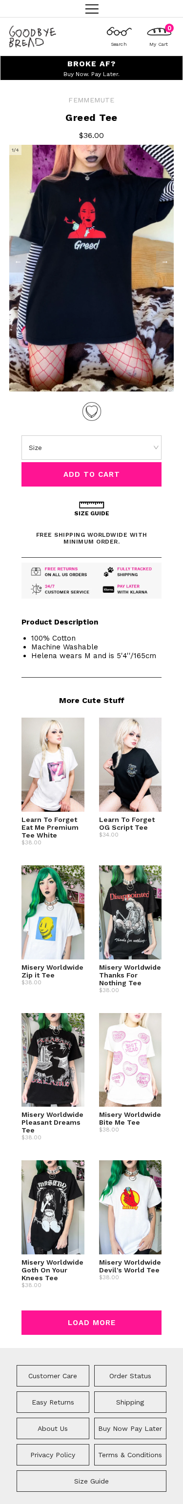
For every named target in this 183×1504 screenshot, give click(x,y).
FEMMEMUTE (91, 100)
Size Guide (91, 1481)
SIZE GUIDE (91, 513)
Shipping (130, 1402)
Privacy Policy (52, 1455)
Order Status (130, 1376)
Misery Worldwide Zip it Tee (52, 971)
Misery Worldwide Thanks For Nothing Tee (130, 975)
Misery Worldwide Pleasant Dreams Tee (52, 1122)
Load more (92, 1322)
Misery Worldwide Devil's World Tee (130, 1266)
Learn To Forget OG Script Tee (127, 823)
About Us (53, 1428)
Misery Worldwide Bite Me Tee (130, 1118)
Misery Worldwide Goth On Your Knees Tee (52, 1270)
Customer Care (52, 1376)
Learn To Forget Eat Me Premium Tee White (50, 827)
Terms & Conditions (130, 1455)
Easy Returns (53, 1402)
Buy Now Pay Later (130, 1428)
